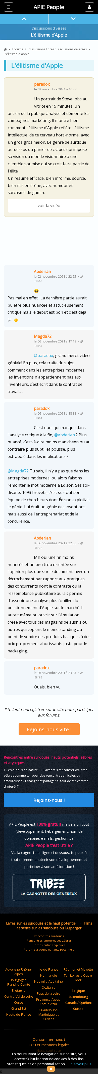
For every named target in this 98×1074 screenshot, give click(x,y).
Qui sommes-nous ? (49, 1039)
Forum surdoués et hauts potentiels (49, 949)
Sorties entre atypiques (49, 945)
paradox (42, 84)
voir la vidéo (49, 205)
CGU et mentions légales (49, 1044)
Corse (18, 1002)
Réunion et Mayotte (78, 969)
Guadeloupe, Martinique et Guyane (48, 1014)
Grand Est (18, 1008)
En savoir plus (80, 1063)
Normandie (48, 975)
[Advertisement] (49, 242)
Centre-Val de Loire (18, 996)
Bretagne (19, 990)
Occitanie (49, 987)
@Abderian (64, 435)
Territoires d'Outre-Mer (78, 977)
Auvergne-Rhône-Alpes (18, 971)
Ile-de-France (48, 969)
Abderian (42, 271)
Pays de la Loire (48, 993)
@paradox (43, 355)
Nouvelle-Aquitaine (48, 981)
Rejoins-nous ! (49, 800)
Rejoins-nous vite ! (49, 729)
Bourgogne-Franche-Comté (18, 982)
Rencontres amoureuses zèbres (49, 940)
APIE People (49, 7)
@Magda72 (18, 471)
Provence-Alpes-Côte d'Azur (48, 1001)
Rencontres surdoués (49, 936)
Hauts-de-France (18, 1014)
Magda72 (43, 336)
